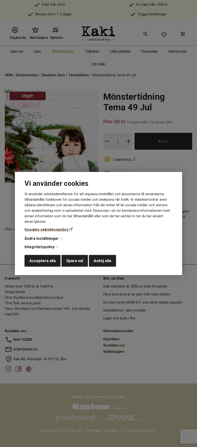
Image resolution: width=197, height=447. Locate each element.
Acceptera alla (42, 261)
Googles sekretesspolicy (47, 229)
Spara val (74, 261)
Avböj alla (102, 261)
